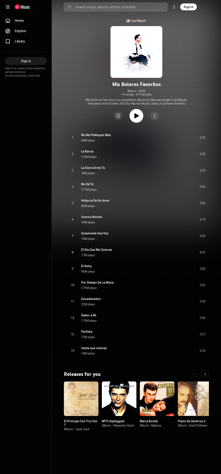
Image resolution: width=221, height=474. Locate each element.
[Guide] (7, 6)
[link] (26, 21)
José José (82, 429)
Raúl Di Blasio (198, 425)
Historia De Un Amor (95, 200)
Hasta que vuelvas (94, 348)
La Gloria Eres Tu (93, 168)
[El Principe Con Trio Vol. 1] (81, 398)
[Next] (205, 374)
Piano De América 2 (191, 421)
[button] (118, 115)
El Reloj (86, 266)
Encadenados (91, 299)
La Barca (87, 151)
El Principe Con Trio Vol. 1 (81, 423)
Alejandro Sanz (123, 425)
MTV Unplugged (113, 421)
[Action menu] (154, 115)
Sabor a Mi (88, 315)
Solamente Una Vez (95, 233)
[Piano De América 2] (195, 398)
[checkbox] (202, 137)
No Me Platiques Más (96, 135)
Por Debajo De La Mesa (97, 282)
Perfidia (86, 331)
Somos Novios (91, 217)
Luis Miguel (138, 20)
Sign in (188, 7)
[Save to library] (118, 115)
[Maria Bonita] (157, 398)
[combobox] (121, 7)
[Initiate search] (69, 6)
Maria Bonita (149, 421)
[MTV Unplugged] (119, 398)
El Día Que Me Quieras (96, 249)
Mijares (156, 425)
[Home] (22, 6)
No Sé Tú (87, 184)
